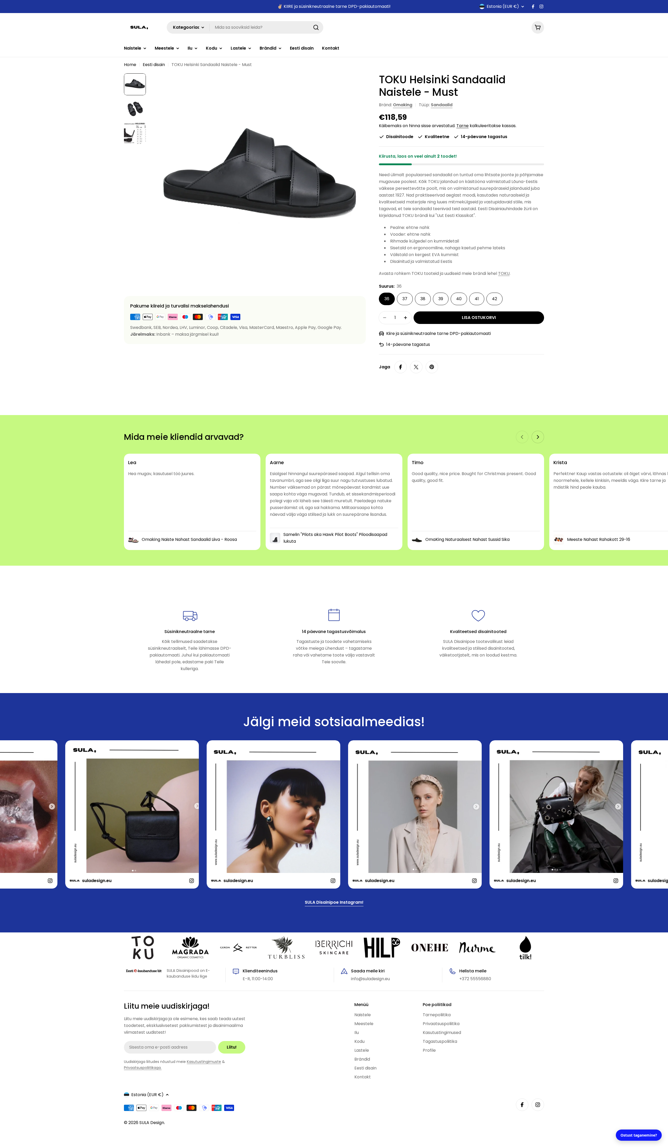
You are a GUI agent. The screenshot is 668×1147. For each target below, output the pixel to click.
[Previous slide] (522, 437)
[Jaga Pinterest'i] (432, 367)
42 (494, 299)
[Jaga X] (416, 367)
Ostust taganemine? (639, 1135)
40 (459, 299)
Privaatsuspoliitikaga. (143, 1067)
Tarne (462, 126)
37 (404, 299)
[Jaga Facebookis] (400, 367)
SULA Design (151, 1123)
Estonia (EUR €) (503, 6)
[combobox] (245, 27)
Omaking (402, 105)
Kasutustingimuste (204, 1061)
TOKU (504, 273)
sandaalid (441, 105)
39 (440, 299)
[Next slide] (538, 437)
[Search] (316, 27)
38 (422, 299)
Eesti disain (154, 65)
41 (477, 299)
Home (130, 65)
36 (386, 299)
